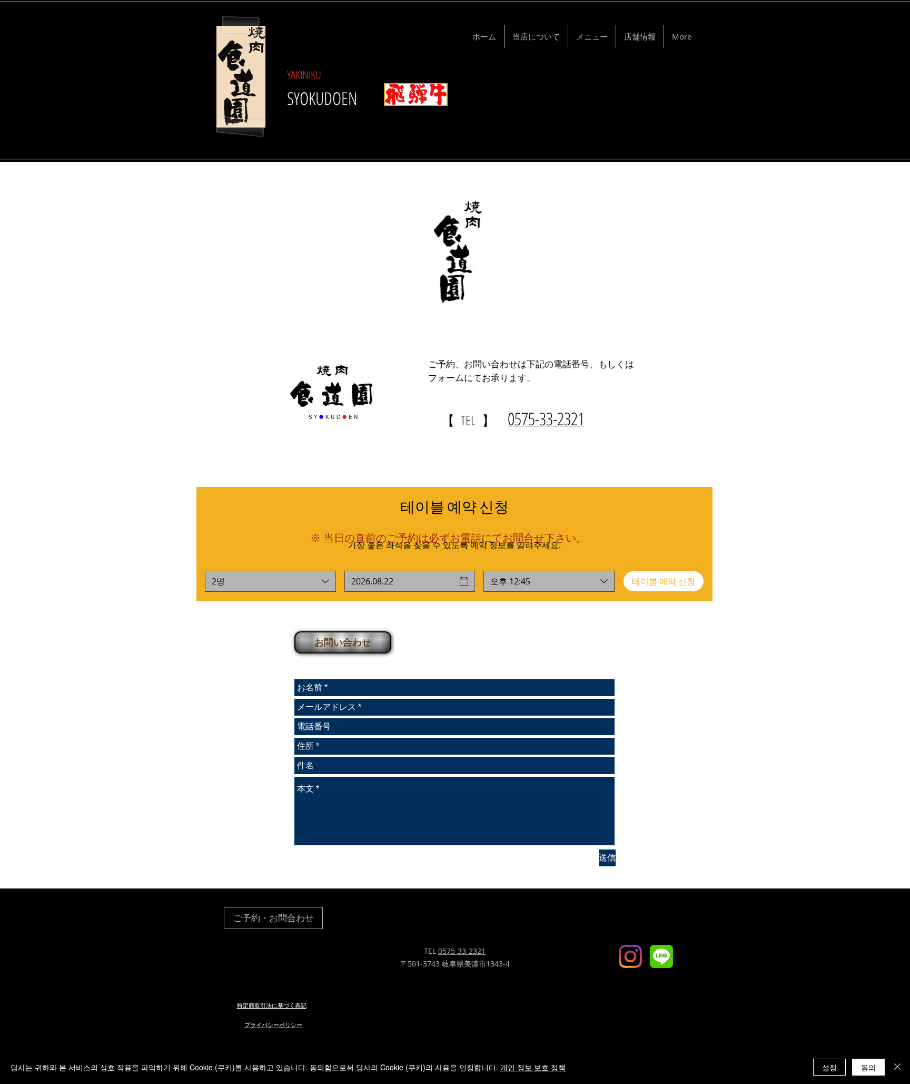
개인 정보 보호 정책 (533, 1067)
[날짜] (464, 581)
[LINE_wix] (661, 956)
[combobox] (270, 581)
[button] (341, 642)
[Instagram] (630, 956)
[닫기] (897, 1067)
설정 (829, 1067)
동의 (868, 1067)
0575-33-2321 (462, 951)
